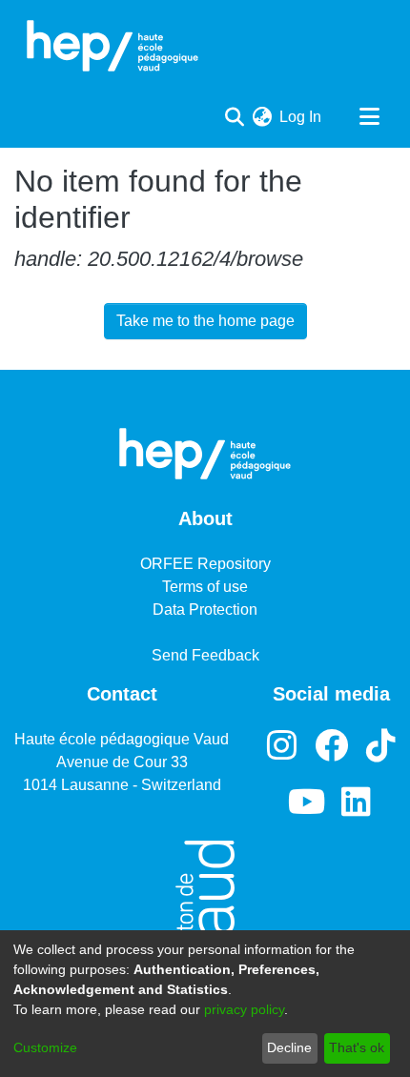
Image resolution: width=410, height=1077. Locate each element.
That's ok (356, 1047)
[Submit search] (234, 117)
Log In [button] (301, 117)
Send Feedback (205, 655)
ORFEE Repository (205, 564)
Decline (289, 1047)
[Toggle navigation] (369, 117)
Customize (45, 1047)
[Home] (112, 46)
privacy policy (244, 1009)
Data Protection (205, 609)
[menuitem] (262, 117)
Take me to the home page (205, 321)
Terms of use (205, 587)
